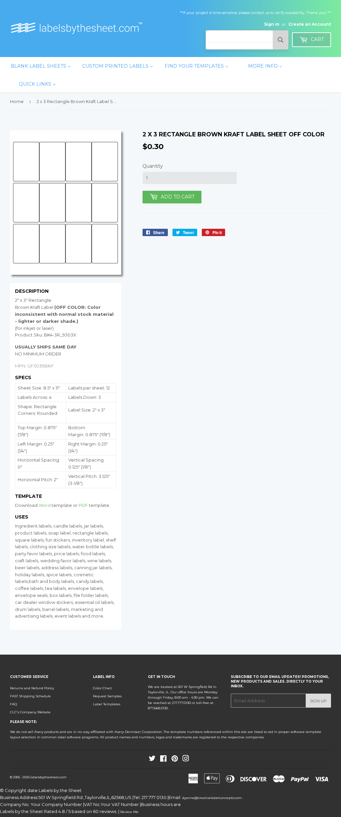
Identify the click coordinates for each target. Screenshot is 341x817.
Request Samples (107, 696)
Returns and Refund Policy (32, 688)
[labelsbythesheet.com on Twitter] (152, 760)
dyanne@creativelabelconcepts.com (212, 798)
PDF (83, 505)
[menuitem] (41, 66)
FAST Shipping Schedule (30, 696)
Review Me (129, 812)
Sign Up (318, 700)
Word (45, 505)
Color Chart (102, 688)
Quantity (153, 166)
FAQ (13, 704)
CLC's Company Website (30, 712)
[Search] (280, 39)
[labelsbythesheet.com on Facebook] (163, 760)
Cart (316, 39)
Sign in (271, 24)
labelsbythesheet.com (48, 777)
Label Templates (106, 704)
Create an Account (309, 24)
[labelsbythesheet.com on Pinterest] (174, 760)
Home (17, 101)
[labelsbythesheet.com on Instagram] (185, 760)
